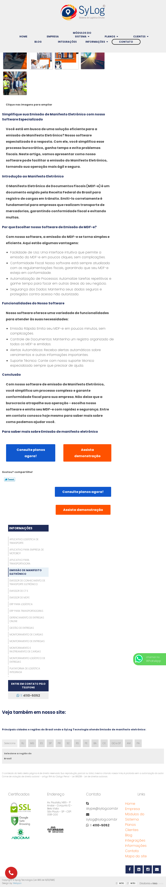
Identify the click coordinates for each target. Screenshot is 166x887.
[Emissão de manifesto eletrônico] (15, 57)
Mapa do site (136, 856)
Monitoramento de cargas (26, 634)
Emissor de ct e (19, 591)
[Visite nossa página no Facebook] (130, 869)
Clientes (139, 36)
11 (29, 695)
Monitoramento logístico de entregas (27, 659)
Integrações (67, 41)
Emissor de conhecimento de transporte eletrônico (27, 582)
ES (41, 743)
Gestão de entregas (22, 628)
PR (59, 743)
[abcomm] (20, 833)
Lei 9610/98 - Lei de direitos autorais (89, 776)
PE (86, 743)
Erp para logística (21, 604)
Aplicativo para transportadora (20, 561)
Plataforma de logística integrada (25, 670)
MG (32, 743)
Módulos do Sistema (82, 34)
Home (23, 36)
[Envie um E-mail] (157, 869)
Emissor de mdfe (20, 597)
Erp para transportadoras (26, 611)
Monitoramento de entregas (27, 641)
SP (50, 743)
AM (129, 743)
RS (77, 743)
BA (95, 743)
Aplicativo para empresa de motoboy (27, 551)
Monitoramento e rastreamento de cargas (25, 649)
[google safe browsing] (20, 820)
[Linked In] (139, 869)
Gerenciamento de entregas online (27, 619)
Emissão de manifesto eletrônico (26, 572)
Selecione (9, 743)
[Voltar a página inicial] (83, 11)
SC (68, 743)
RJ (22, 743)
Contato (126, 41)
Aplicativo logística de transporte (24, 541)
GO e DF (116, 743)
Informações (95, 41)
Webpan (17, 883)
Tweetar (9, 479)
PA (138, 743)
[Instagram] (148, 869)
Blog (38, 41)
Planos (110, 36)
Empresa (53, 36)
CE (104, 743)
